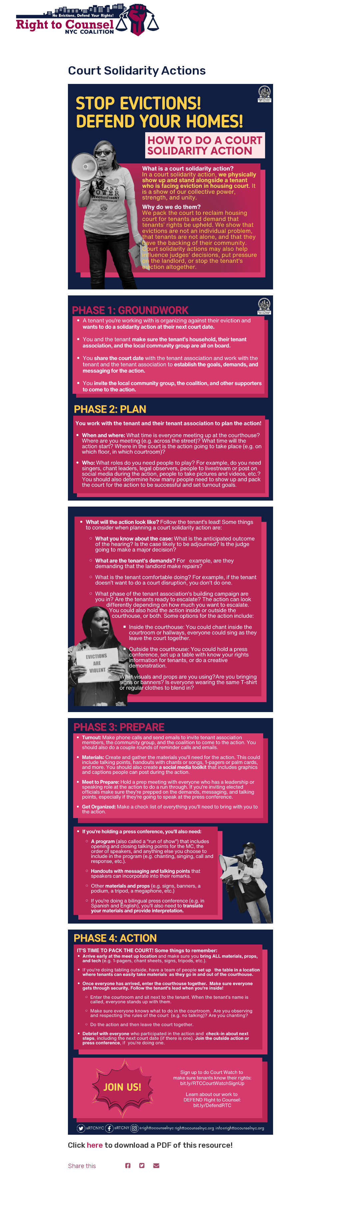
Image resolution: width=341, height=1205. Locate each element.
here (95, 1145)
